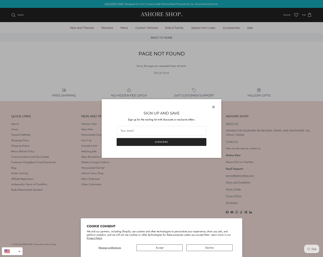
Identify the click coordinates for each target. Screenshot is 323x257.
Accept (159, 248)
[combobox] (12, 251)
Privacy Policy (94, 238)
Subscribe (161, 142)
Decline (209, 248)
